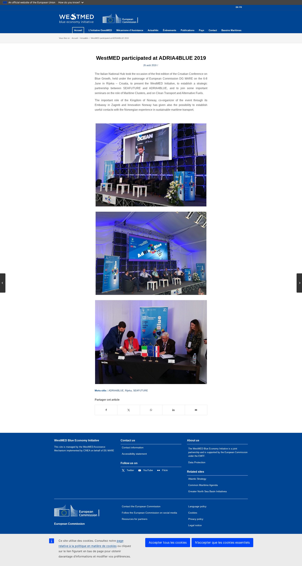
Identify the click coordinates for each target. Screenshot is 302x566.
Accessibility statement (134, 453)
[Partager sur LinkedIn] (173, 410)
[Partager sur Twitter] (128, 410)
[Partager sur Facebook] (106, 410)
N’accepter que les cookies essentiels (222, 542)
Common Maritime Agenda (203, 485)
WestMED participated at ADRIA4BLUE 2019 (151, 58)
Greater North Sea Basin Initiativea (207, 491)
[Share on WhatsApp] (151, 410)
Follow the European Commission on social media (149, 512)
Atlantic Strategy (197, 478)
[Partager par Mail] (196, 410)
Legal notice (195, 525)
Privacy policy (195, 519)
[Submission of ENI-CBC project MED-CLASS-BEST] (2, 283)
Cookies (192, 512)
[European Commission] (79, 511)
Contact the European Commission (141, 506)
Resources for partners (134, 519)
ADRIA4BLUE (116, 390)
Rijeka (128, 390)
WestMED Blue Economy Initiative (76, 440)
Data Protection (196, 462)
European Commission (69, 523)
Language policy (197, 506)
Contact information (132, 447)
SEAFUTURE (140, 390)
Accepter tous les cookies (168, 542)
